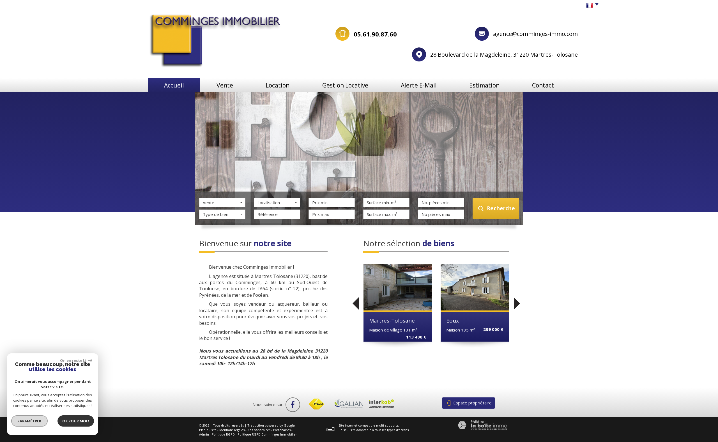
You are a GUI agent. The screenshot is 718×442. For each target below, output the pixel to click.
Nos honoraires (258, 430)
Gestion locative (345, 85)
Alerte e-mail (419, 85)
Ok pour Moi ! (75, 420)
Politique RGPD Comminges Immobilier (267, 434)
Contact (543, 85)
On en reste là (73, 360)
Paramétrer (30, 420)
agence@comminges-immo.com (535, 34)
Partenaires (282, 430)
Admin (204, 434)
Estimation (484, 85)
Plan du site (208, 430)
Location (277, 85)
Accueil (174, 85)
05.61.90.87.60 (375, 34)
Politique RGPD (223, 434)
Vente (225, 85)
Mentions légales (232, 430)
